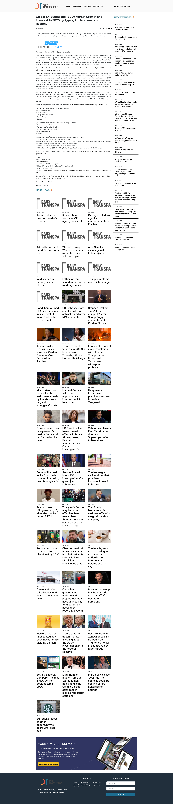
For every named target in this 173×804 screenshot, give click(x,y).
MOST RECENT (77, 6)
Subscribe (120, 794)
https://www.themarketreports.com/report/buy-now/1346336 (86, 105)
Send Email (44, 162)
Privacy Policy (48, 792)
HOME (68, 6)
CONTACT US (98, 6)
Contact (55, 792)
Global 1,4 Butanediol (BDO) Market (48, 74)
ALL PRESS (87, 6)
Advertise (61, 792)
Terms (41, 792)
